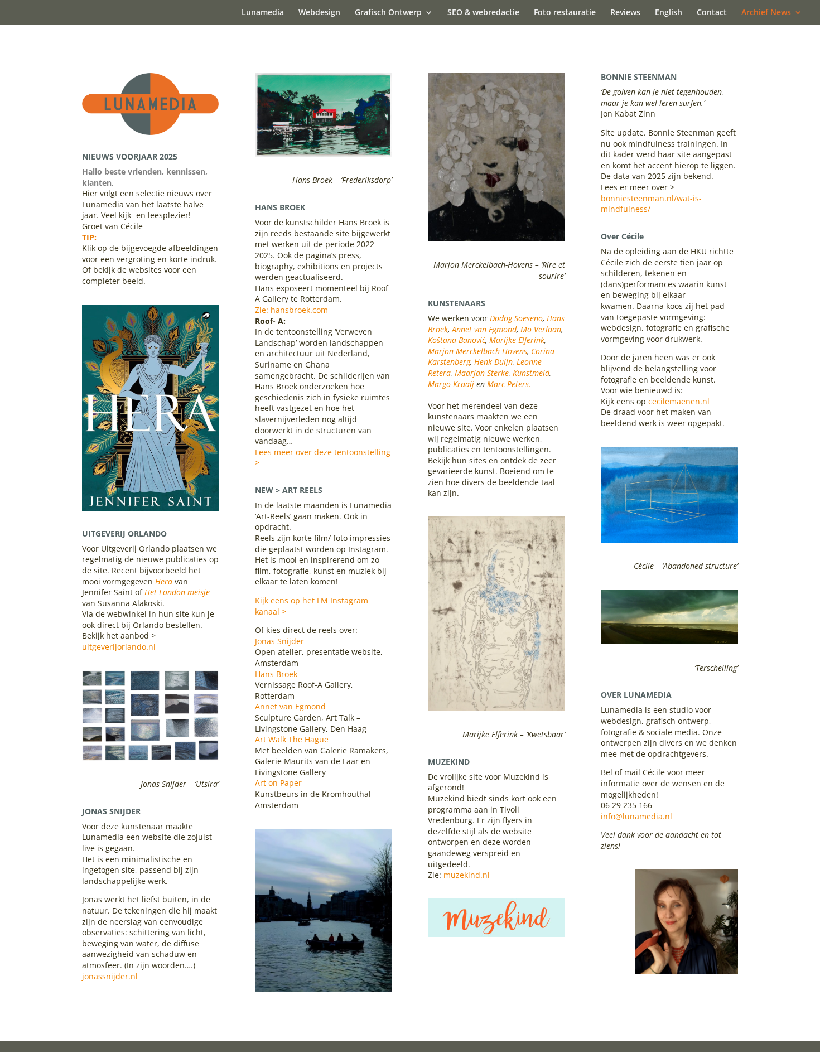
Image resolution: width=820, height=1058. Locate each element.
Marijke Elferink (516, 340)
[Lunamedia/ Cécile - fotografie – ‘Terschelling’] (669, 641)
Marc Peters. (509, 384)
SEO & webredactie (483, 12)
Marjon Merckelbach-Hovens (477, 351)
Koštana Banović (456, 340)
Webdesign (319, 12)
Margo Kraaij (452, 384)
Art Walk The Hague (292, 739)
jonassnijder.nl (110, 976)
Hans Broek (276, 674)
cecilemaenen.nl (679, 401)
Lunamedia (263, 12)
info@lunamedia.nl (636, 816)
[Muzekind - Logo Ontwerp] (496, 934)
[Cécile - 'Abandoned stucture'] (669, 539)
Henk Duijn (493, 361)
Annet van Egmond (290, 706)
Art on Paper (278, 782)
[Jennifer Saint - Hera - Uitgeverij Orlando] (150, 508)
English (668, 12)
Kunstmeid (531, 373)
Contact (712, 12)
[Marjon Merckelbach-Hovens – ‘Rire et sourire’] (496, 238)
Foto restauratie (565, 12)
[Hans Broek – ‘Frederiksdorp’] (323, 153)
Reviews (625, 12)
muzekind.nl (466, 874)
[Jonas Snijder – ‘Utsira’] (150, 757)
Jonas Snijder (279, 641)
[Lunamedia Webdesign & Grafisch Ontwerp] (150, 132)
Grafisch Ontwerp (388, 12)
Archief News (766, 12)
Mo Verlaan (540, 329)
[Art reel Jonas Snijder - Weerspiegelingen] (323, 989)
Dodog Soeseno (516, 318)
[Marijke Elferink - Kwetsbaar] (496, 708)
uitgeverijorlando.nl (119, 646)
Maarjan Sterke (482, 373)
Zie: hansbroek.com (291, 310)
